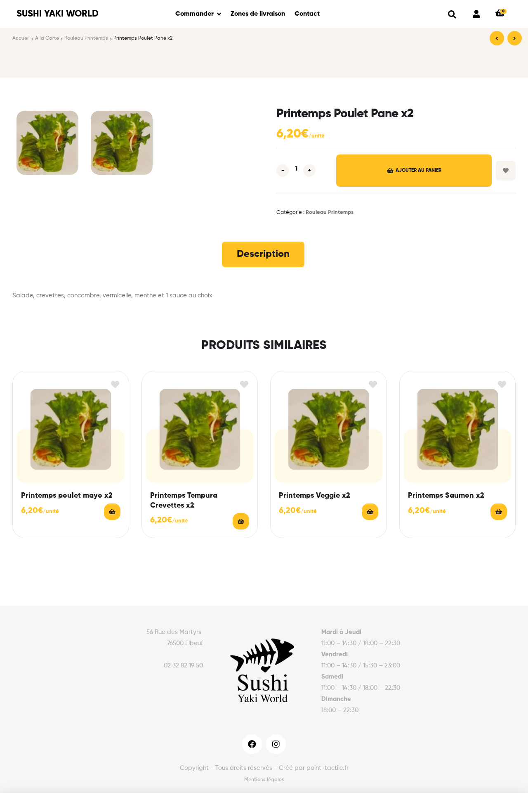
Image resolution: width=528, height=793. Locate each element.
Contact (307, 14)
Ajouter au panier (418, 170)
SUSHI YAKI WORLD (57, 14)
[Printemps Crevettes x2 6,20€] (514, 38)
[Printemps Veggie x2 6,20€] (497, 38)
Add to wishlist (506, 170)
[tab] (263, 254)
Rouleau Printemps (86, 38)
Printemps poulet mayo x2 (67, 495)
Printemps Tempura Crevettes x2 (183, 500)
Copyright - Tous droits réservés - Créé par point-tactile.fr (264, 768)
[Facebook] (252, 744)
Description (263, 254)
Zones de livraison (258, 14)
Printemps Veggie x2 (314, 495)
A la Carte (47, 38)
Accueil (21, 38)
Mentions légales (264, 779)
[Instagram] (276, 744)
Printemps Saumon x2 (446, 495)
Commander (194, 14)
